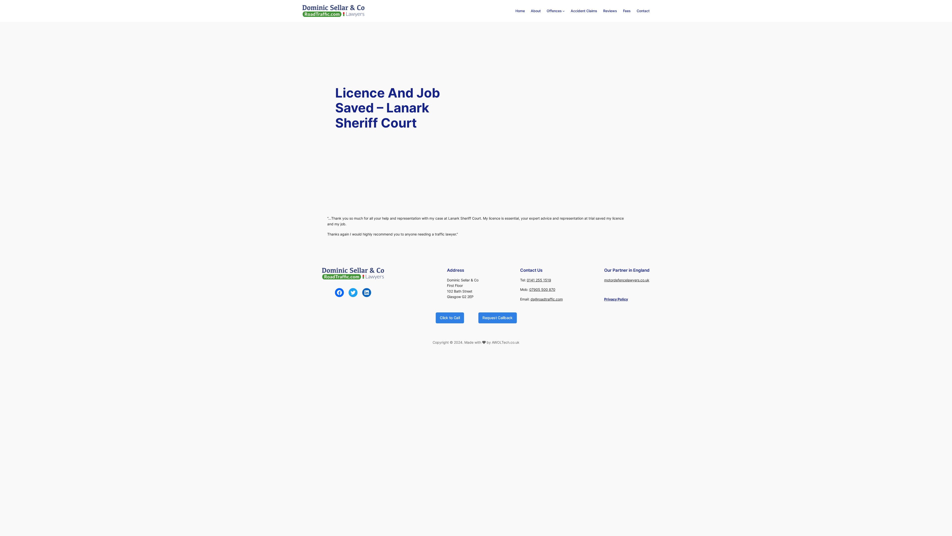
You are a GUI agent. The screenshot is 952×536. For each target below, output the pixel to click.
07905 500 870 (542, 289)
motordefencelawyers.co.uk (626, 280)
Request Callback (497, 317)
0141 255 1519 (539, 280)
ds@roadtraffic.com (547, 299)
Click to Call (450, 317)
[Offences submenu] (564, 11)
